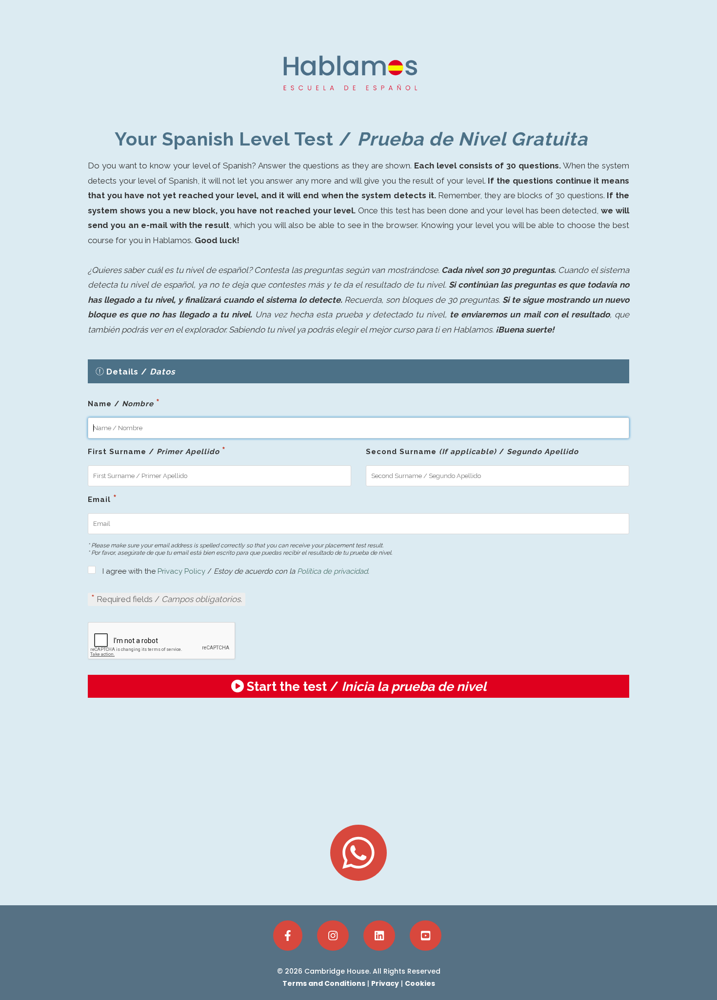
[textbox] (358, 427)
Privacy (385, 983)
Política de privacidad (332, 571)
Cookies (420, 983)
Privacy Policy (180, 571)
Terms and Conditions (323, 983)
